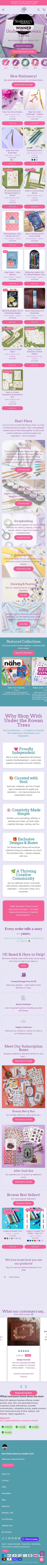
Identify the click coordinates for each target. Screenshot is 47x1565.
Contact (5, 1480)
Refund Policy (35, 1544)
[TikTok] (3, 1539)
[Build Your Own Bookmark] (12, 137)
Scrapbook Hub (23, 537)
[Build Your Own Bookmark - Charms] (34, 99)
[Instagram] (6, 1539)
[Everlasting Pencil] (34, 137)
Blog (4, 1500)
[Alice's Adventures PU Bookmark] (34, 298)
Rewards (5, 1506)
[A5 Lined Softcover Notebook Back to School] (12, 178)
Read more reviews (23, 1393)
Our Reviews (7, 1519)
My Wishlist (7, 1532)
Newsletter (6, 1493)
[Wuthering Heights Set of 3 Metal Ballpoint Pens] (34, 259)
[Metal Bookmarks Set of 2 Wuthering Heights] (12, 298)
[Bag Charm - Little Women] (12, 259)
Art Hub (23, 595)
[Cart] (43, 9)
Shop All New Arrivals (23, 85)
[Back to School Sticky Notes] (34, 178)
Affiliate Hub (7, 1525)
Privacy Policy (26, 1544)
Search (4, 1544)
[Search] (37, 9)
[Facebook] (9, 1539)
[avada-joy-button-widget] (41, 1559)
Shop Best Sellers (23, 1203)
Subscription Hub (23, 569)
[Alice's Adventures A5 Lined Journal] (34, 221)
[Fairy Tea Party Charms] (12, 99)
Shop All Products (23, 46)
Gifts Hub (23, 624)
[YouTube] (19, 1539)
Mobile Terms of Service (22, 1546)
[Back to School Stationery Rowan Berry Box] (12, 379)
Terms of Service (7, 1546)
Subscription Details (23, 1061)
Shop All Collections (23, 653)
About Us (6, 1474)
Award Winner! (8, 1465)
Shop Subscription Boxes (23, 52)
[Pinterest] (12, 1539)
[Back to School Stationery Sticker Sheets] (34, 336)
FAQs (23, 966)
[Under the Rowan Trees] (23, 9)
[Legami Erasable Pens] (13, 1218)
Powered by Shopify (8, 1562)
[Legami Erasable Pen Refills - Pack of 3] (35, 1218)
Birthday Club (7, 1513)
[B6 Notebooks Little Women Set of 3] (12, 221)
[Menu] (4, 9)
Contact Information (13, 1544)
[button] (12, 123)
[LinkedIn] (16, 1539)
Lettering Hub (23, 503)
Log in (5, 1551)
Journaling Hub (23, 469)
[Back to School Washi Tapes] (12, 336)
